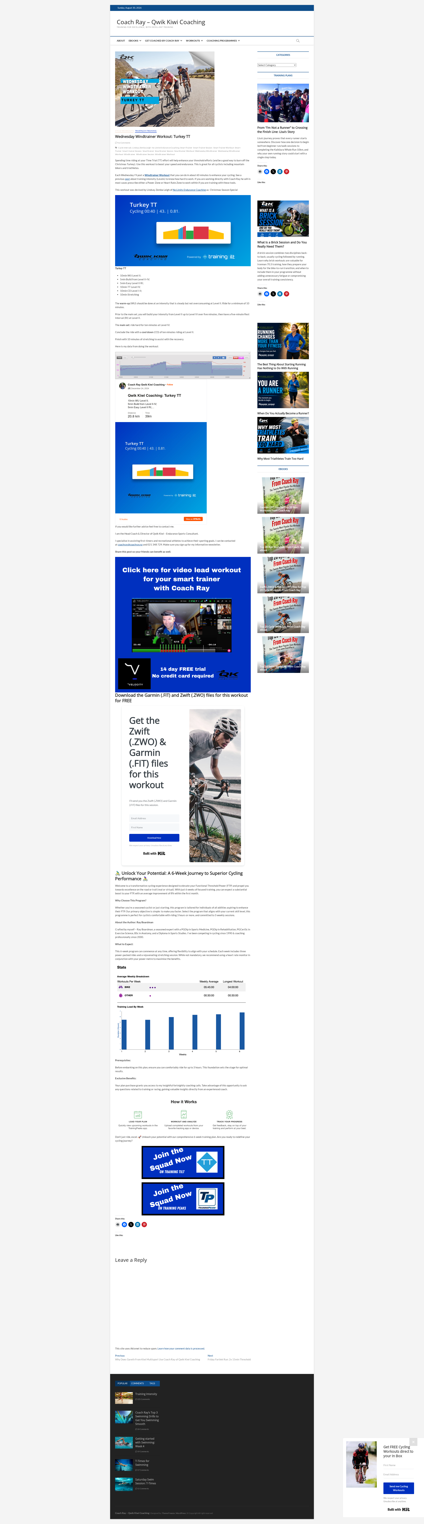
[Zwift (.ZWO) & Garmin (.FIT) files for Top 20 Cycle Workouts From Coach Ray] (283, 575)
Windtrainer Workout (165, 154)
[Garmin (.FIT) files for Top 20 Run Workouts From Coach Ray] (283, 495)
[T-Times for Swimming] (124, 1460)
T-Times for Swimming (142, 1463)
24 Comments (143, 1429)
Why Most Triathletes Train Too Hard (280, 458)
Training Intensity (146, 1394)
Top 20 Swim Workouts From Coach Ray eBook (283, 668)
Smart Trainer (186, 147)
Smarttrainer (148, 151)
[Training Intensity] (124, 1393)
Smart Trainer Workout (223, 147)
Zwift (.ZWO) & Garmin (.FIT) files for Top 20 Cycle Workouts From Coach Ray (283, 588)
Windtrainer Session (145, 154)
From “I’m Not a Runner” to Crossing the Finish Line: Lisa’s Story (282, 130)
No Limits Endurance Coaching (165, 147)
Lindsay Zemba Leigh (141, 147)
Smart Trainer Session (202, 147)
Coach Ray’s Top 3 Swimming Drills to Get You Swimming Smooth (147, 1418)
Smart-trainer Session (132, 151)
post (127, 178)
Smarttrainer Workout (184, 151)
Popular (122, 1383)
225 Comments (143, 1399)
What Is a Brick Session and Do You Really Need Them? (282, 244)
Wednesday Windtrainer (206, 151)
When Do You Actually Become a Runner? (283, 413)
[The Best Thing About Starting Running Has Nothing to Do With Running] (283, 341)
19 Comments (143, 1451)
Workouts (193, 40)
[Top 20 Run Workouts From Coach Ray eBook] (283, 535)
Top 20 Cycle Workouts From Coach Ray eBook (282, 628)
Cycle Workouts (124, 131)
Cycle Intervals (125, 147)
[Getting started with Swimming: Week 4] (124, 1438)
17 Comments (143, 1470)
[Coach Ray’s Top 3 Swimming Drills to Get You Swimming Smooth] (124, 1412)
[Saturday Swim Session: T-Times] (124, 1479)
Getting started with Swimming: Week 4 (145, 1442)
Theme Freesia (168, 1513)
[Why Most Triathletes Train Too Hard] (283, 435)
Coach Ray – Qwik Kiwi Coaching (161, 22)
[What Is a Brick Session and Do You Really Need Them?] (283, 219)
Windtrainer (129, 154)
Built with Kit (154, 853)
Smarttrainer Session (164, 151)
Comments (137, 1383)
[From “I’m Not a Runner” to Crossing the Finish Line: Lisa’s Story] (283, 103)
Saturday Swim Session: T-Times (145, 1481)
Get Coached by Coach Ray (162, 40)
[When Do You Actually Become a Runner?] (283, 390)
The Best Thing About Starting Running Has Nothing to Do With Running (281, 366)
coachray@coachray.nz (130, 544)
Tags (152, 1383)
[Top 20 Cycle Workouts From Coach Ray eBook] (283, 615)
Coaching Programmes (222, 40)
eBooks (133, 40)
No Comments (123, 142)
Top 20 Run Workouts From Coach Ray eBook (282, 548)
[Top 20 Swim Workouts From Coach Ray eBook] (283, 654)
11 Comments (143, 1488)
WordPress (181, 1513)
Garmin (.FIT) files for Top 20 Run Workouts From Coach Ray (278, 509)
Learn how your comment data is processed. (181, 1348)
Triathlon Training (146, 131)
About (121, 40)
